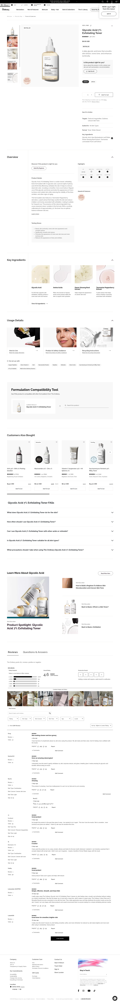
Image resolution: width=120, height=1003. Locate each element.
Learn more (35, 214)
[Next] (77, 1)
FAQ (33, 962)
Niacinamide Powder (43, 365)
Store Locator (59, 972)
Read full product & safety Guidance (56, 352)
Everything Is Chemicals (16, 980)
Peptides (55, 365)
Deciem (48, 4)
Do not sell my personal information (64, 999)
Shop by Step (18, 16)
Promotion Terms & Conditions (40, 968)
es (18, 989)
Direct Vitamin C (25, 365)
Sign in (56, 969)
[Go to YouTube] (89, 990)
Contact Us (96, 984)
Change (22, 986)
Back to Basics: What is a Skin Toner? (95, 607)
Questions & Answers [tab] (35, 652)
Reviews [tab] (13, 652)
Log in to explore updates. (60, 2)
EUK (34, 365)
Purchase (34, 976)
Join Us (12, 964)
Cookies (77, 999)
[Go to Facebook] (78, 990)
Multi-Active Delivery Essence (27, 368)
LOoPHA (26, 4)
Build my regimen (39, 168)
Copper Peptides (12, 365)
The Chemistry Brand (37, 5)
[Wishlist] (112, 25)
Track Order (58, 966)
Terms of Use (82, 984)
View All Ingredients (38, 303)
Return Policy (35, 966)
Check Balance (36, 978)
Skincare (9, 16)
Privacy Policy (100, 983)
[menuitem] (5, 5)
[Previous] (43, 1)
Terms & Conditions (40, 999)
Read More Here (105, 573)
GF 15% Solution (12, 368)
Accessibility (13, 974)
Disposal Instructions (37, 964)
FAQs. (105, 100)
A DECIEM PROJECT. (86, 999)
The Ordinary (6, 5)
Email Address (83, 974)
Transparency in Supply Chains (18, 966)
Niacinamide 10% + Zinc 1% (43, 468)
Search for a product (73, 405)
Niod (15, 4)
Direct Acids (72, 365)
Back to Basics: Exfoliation (91, 627)
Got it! (109, 13)
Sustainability (13, 976)
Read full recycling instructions (91, 352)
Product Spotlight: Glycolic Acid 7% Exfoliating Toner (25, 626)
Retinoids (63, 365)
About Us (12, 962)
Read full (16, 352)
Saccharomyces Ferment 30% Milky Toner (89, 365)
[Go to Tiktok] (94, 990)
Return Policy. (96, 101)
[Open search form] (102, 1)
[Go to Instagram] (83, 990)
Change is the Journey (16, 978)
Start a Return (59, 963)
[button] (33, 9)
